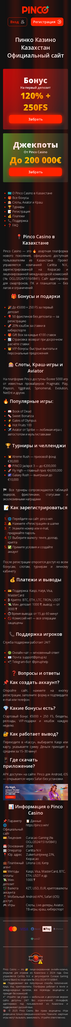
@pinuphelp (40, 662)
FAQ (15, 225)
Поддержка (20, 221)
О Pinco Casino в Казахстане (32, 193)
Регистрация (21, 211)
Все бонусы (20, 198)
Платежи (18, 216)
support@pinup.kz (35, 657)
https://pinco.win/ (37, 825)
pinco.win (46, 519)
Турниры (18, 207)
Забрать (35, 119)
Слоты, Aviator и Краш (27, 202)
